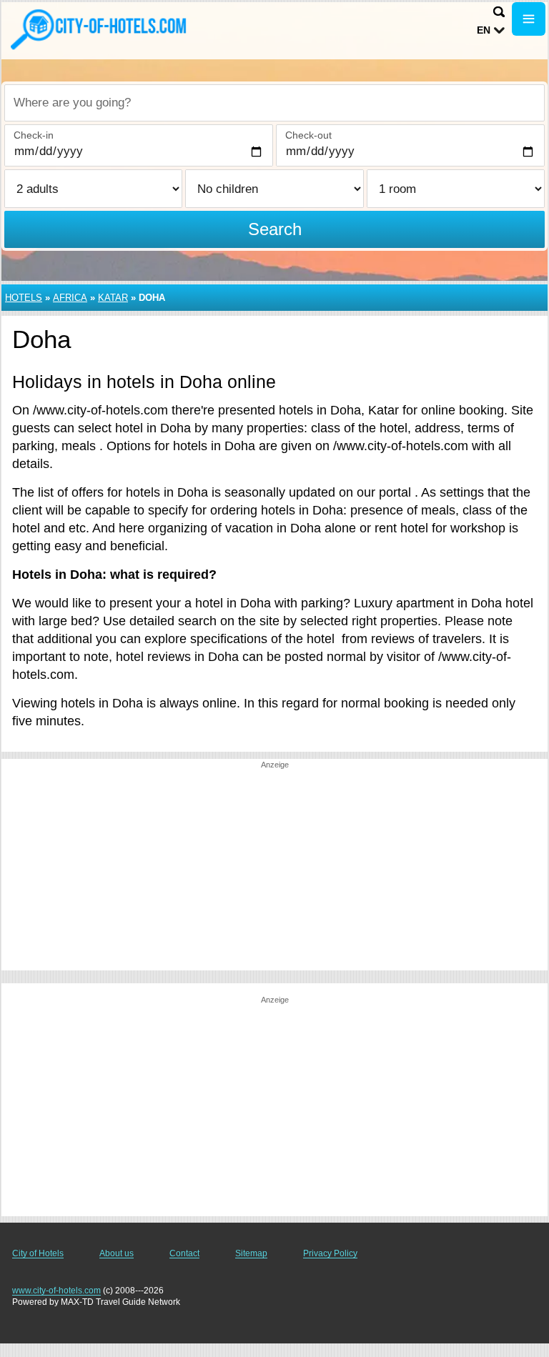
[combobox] (274, 102)
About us (116, 1253)
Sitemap (251, 1253)
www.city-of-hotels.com (56, 1291)
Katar (113, 297)
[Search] (499, 11)
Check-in (34, 135)
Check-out (308, 135)
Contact (184, 1253)
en (483, 30)
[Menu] (528, 19)
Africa (70, 297)
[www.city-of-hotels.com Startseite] (100, 29)
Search (275, 229)
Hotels (23, 297)
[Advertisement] (274, 870)
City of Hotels (38, 1253)
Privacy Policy (330, 1253)
